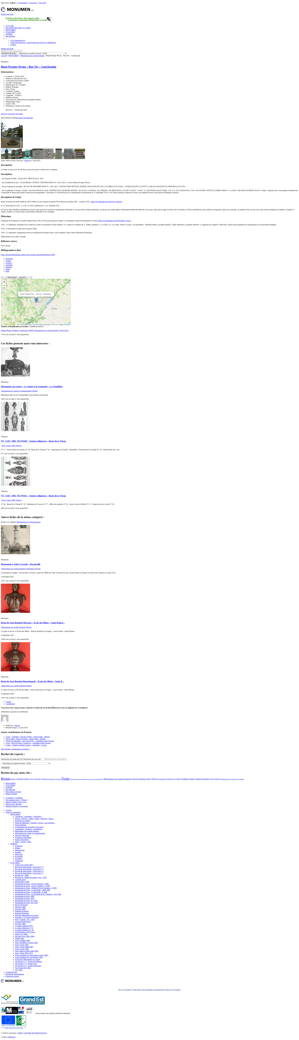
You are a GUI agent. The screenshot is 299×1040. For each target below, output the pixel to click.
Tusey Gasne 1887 (22, 945)
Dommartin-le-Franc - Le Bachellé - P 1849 (31, 892)
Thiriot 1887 (19, 938)
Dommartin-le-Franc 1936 (24, 898)
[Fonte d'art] (3, 1013)
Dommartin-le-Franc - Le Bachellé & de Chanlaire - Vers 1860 (38, 894)
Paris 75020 (151, 779)
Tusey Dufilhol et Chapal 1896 (26, 943)
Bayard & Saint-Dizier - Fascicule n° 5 (29, 873)
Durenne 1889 (20, 909)
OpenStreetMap (38, 324)
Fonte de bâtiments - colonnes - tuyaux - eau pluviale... (35, 823)
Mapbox (67, 324)
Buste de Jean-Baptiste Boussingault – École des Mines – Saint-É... (32, 681)
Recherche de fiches (9, 53)
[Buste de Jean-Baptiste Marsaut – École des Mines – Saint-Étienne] (15, 612)
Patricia (27, 161)
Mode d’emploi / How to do (16, 802)
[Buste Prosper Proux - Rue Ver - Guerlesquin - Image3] (27, 158)
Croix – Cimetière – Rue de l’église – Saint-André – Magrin (28, 737)
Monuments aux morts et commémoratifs (16, 391)
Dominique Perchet (33, 569)
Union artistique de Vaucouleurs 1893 (29, 957)
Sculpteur (185, 779)
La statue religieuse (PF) (24, 926)
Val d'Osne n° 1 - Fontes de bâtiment (28, 962)
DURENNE (37, 779)
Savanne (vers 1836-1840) (24, 936)
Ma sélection (10, 36)
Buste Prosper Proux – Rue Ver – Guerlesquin (28, 66)
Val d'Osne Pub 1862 (23, 968)
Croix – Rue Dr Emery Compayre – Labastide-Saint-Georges (28, 743)
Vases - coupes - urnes (23, 842)
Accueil (4, 56)
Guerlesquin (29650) (26, 330)
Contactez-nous (11, 972)
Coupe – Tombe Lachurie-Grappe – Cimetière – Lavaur (26, 745)
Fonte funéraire (20, 825)
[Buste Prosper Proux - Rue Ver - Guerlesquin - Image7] (69, 158)
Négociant (19, 854)
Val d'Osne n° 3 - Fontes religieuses (28, 966)
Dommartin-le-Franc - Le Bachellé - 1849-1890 (32, 890)
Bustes (9, 330)
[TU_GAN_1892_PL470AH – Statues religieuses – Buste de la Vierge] (15, 430)
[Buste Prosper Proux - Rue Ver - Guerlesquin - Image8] (80, 158)
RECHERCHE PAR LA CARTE (18, 28)
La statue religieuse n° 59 (24, 930)
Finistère (15, 330)
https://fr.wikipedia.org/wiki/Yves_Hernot (106, 202)
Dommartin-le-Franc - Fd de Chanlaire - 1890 (32, 884)
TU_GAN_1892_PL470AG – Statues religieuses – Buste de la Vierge (33, 496)
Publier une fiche (7, 14)
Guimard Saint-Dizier (23, 922)
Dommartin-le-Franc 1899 (24, 896)
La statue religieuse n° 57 (24, 928)
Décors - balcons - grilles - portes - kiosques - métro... (34, 819)
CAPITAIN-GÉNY (22, 779)
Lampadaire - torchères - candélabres (28, 829)
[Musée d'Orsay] (12, 1013)
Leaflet (21, 324)
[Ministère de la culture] (21, 1013)
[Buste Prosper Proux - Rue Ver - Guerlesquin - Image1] (6, 158)
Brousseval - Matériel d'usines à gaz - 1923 (31, 877)
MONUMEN (11, 30)
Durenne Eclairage (22, 911)
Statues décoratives (203, 779)
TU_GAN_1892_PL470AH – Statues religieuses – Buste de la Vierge (33, 441)
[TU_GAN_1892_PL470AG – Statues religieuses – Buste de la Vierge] (15, 485)
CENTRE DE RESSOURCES (35, 1033)
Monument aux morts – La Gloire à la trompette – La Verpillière (32, 386)
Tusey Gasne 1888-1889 (24, 947)
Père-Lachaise (161, 779)
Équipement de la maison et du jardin (232, 779)
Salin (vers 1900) (21, 934)
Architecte (19, 846)
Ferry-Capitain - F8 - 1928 (24, 920)
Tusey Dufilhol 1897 (22, 941)
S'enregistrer (22, 3)
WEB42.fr (11, 1037)
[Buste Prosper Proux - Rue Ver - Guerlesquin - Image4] (37, 158)
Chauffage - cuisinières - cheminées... (29, 816)
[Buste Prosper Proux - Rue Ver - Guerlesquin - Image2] (16, 158)
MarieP (35, 391)
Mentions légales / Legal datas (17, 806)
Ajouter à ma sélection (24, 118)
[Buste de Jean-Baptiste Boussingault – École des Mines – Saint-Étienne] (15, 671)
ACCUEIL (10, 26)
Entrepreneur (20, 850)
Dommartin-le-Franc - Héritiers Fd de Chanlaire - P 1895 (36, 888)
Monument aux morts (76, 779)
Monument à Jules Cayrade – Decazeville (20, 564)
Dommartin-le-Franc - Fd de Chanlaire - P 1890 (32, 886)
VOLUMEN (10, 32)
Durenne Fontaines (22, 913)
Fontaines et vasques (54, 779)
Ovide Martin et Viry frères (25, 932)
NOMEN (9, 34)
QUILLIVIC (64, 330)
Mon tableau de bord (13, 792)
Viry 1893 (18, 970)
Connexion (33, 3)
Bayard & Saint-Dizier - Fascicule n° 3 (29, 869)
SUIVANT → (23, 277)
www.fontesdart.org (17, 40)
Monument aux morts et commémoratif (92, 779)
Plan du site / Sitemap (13, 804)
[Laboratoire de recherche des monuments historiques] (30, 1013)
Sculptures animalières (23, 838)
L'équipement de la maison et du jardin (29, 827)
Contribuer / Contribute (14, 798)
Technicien (19, 861)
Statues (192, 779)
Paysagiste (19, 856)
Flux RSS (42, 3)
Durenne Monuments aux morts (26, 915)
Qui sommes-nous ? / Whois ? (17, 800)
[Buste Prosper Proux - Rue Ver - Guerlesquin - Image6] (58, 158)
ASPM (19, 1033)
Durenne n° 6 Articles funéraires (27, 917)
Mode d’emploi (11, 794)
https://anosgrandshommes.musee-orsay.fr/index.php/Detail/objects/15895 (28, 255)
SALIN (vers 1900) (173, 779)
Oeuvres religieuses (139, 779)
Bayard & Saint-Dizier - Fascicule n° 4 (29, 871)
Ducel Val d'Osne (21, 905)
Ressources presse (12, 976)
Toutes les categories (13, 812)
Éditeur (17, 848)
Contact (13, 45)
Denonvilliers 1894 (22, 882)
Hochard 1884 (20, 924)
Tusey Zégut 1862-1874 (24, 953)
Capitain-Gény (20, 880)
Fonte (65, 778)
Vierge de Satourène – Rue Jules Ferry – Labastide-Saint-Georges (30, 741)
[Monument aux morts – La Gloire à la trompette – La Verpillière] (15, 376)
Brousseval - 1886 (21, 875)
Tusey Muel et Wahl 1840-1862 (26, 951)
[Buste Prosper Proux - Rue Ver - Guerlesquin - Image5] (48, 158)
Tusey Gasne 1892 (8, 446)
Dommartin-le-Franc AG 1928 (26, 901)
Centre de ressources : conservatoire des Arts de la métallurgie (33, 43)
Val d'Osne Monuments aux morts (27, 959)
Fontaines (44, 779)
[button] (36, 299)
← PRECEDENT (11, 277)
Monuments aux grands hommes (32, 56)
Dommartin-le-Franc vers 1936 (26, 903)
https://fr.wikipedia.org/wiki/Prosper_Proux (114, 221)
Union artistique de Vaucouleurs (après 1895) (31, 955)
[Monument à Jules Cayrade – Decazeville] (15, 554)
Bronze (3, 330)
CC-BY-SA (54, 324)
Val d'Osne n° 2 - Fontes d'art (26, 964)
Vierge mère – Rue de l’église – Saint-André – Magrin (26, 739)
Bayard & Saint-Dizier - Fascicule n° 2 (29, 867)
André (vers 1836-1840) (24, 865)
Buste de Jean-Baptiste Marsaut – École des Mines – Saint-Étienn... (33, 623)
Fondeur (18, 852)
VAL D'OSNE (215, 779)
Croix (31, 779)
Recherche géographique (15, 974)
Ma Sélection (10, 790)
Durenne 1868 (20, 907)
